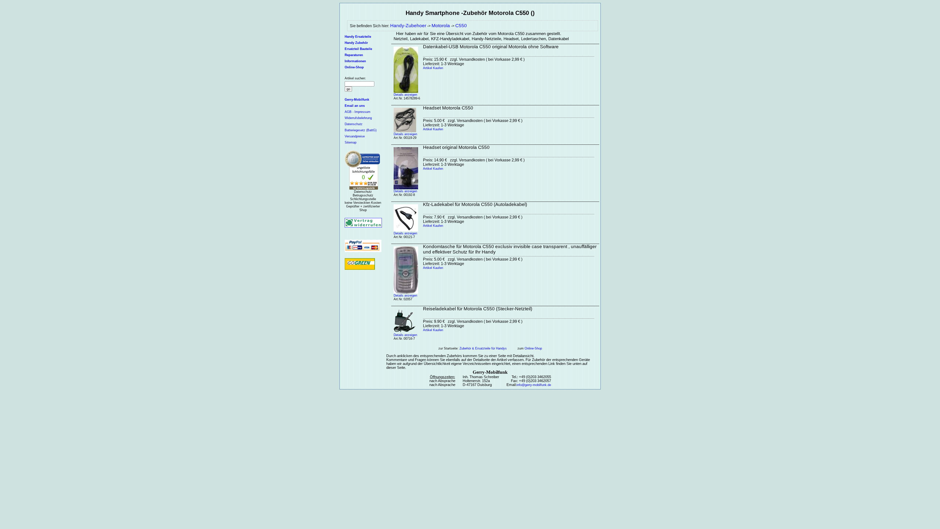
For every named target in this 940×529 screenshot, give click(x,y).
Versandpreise (355, 136)
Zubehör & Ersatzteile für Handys (483, 348)
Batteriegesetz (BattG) (360, 130)
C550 (461, 25)
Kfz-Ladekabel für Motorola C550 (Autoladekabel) (475, 204)
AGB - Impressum (357, 112)
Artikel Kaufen (433, 68)
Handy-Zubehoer (408, 25)
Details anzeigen (405, 94)
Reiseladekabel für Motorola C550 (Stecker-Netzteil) (477, 308)
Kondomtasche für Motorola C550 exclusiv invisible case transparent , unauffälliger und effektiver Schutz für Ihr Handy (510, 249)
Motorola (441, 25)
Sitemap (350, 142)
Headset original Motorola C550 (456, 147)
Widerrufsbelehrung (358, 118)
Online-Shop (533, 348)
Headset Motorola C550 (448, 107)
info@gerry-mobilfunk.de (534, 385)
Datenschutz (354, 124)
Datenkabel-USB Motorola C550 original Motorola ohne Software (491, 46)
